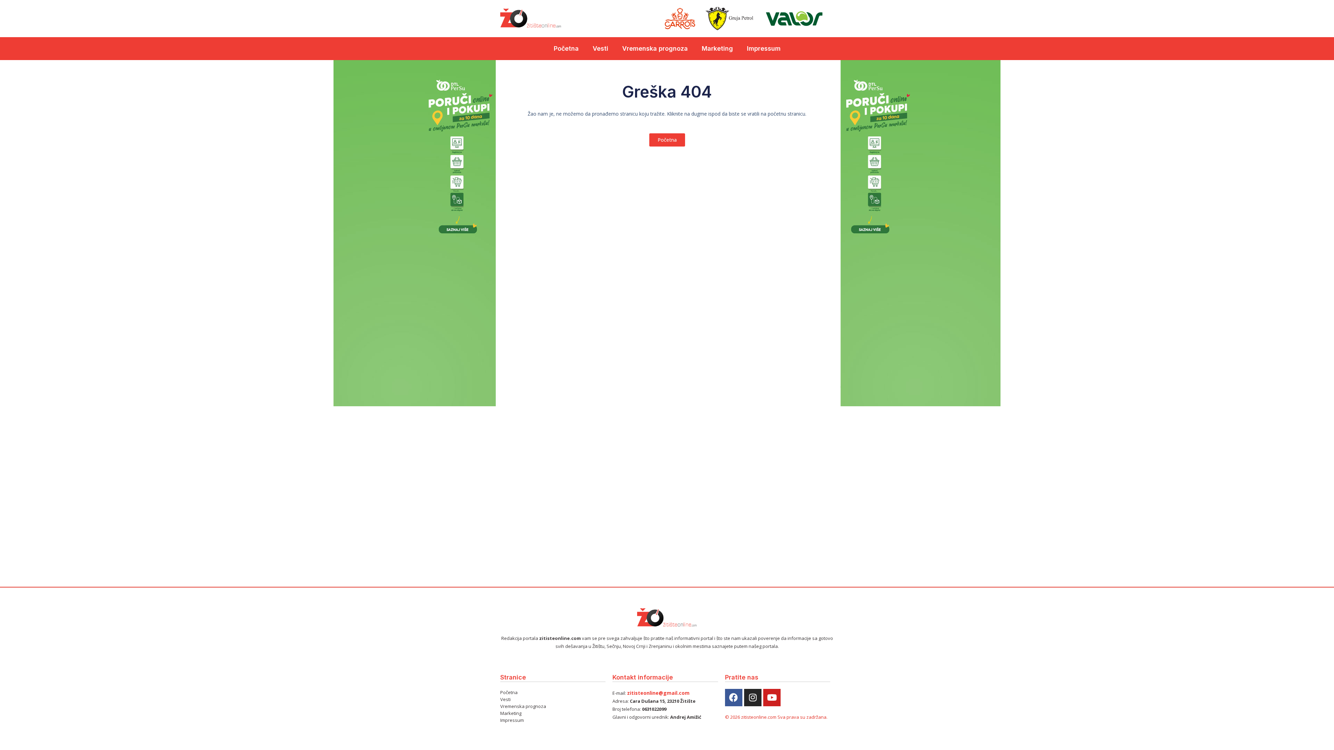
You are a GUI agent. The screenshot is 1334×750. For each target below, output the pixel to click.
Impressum (764, 48)
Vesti (600, 48)
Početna (566, 48)
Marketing (717, 48)
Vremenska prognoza (655, 48)
